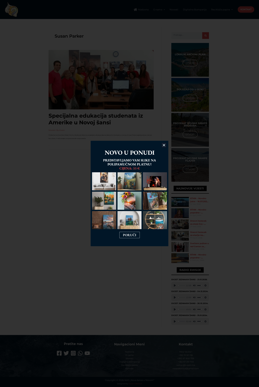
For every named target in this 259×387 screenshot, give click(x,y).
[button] (164, 145)
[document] (129, 193)
